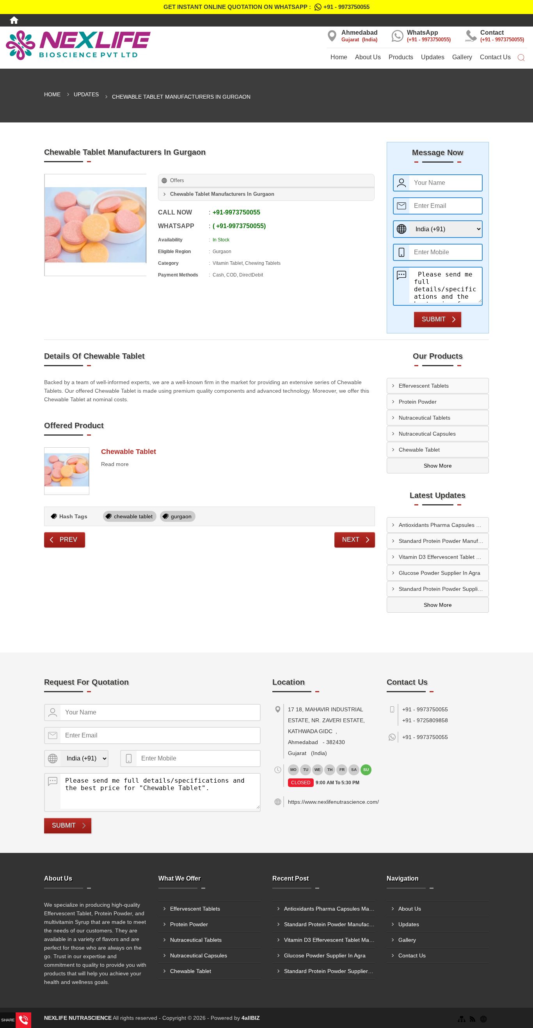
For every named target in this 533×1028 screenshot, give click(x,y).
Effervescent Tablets (424, 386)
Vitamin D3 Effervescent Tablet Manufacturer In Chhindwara (444, 557)
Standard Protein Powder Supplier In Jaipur (444, 589)
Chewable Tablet (128, 452)
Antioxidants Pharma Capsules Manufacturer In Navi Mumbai (444, 525)
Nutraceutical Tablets (424, 418)
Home (338, 57)
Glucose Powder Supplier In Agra (439, 573)
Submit (434, 319)
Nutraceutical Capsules (427, 434)
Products (401, 57)
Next (350, 539)
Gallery (462, 57)
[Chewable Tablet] (66, 471)
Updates (432, 57)
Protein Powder (418, 402)
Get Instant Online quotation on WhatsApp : (266, 7)
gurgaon (181, 516)
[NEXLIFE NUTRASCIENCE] (89, 45)
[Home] (14, 20)
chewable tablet (133, 516)
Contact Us (495, 57)
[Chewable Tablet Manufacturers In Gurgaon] (95, 225)
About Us (368, 57)
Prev (68, 539)
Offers (177, 180)
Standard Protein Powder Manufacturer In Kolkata (444, 541)
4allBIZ (251, 1018)
